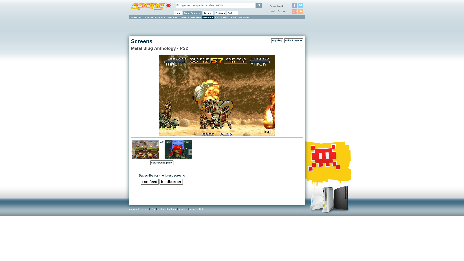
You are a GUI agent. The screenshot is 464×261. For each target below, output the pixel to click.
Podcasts (232, 13)
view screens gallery (162, 162)
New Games (243, 17)
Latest (134, 17)
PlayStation (160, 17)
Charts (233, 17)
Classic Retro (221, 17)
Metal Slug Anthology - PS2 (159, 48)
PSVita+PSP (196, 17)
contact (161, 209)
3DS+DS (185, 17)
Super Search (276, 6)
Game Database (192, 13)
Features (220, 13)
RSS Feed (149, 181)
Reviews (208, 13)
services (183, 209)
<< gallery (277, 40)
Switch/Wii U (173, 17)
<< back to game (293, 40)
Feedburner (171, 181)
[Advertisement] (321, 74)
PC (140, 17)
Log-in (273, 11)
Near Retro (208, 17)
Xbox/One (148, 17)
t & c (153, 209)
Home (178, 13)
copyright (134, 209)
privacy (144, 209)
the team (172, 209)
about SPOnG (196, 209)
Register (282, 11)
